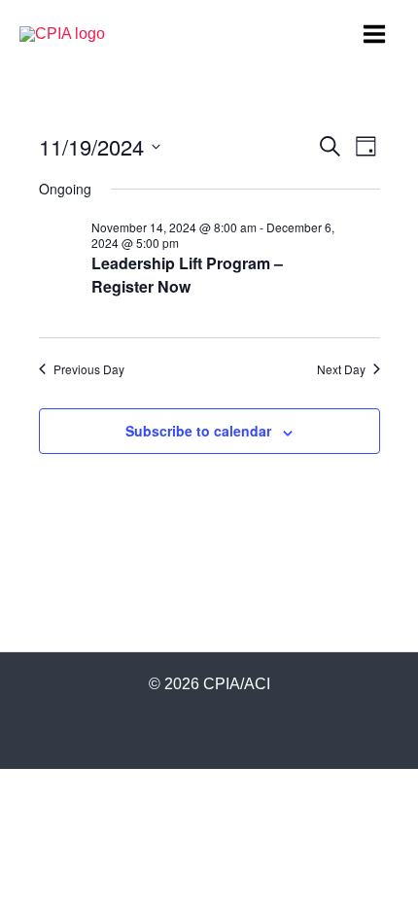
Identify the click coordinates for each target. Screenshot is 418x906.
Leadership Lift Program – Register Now (187, 274)
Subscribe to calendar (198, 430)
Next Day (341, 369)
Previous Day (88, 369)
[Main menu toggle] (375, 33)
